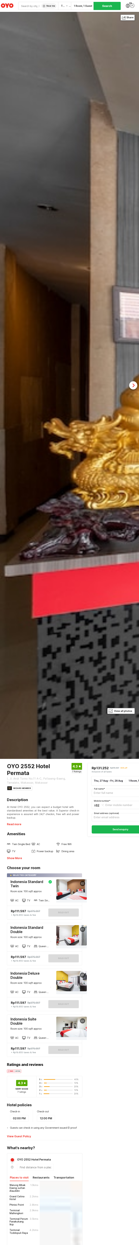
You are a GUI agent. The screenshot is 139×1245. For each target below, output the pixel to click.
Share (130, 17)
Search (107, 6)
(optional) (106, 813)
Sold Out (63, 958)
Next (133, 385)
